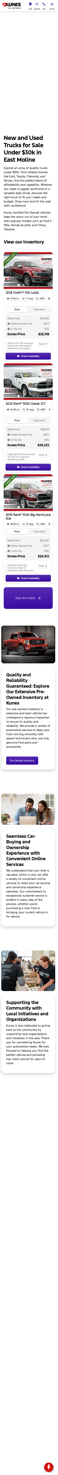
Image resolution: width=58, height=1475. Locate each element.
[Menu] (52, 4)
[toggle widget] (48, 1467)
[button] (30, 5)
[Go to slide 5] (38, 285)
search (37, 9)
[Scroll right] (49, 298)
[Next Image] (49, 270)
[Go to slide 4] (33, 285)
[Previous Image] (8, 270)
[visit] (30, 4)
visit (30, 9)
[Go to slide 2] (23, 285)
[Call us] (44, 4)
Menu (52, 9)
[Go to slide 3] (28, 285)
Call (44, 9)
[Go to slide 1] (18, 285)
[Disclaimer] (8, 323)
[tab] (17, 309)
